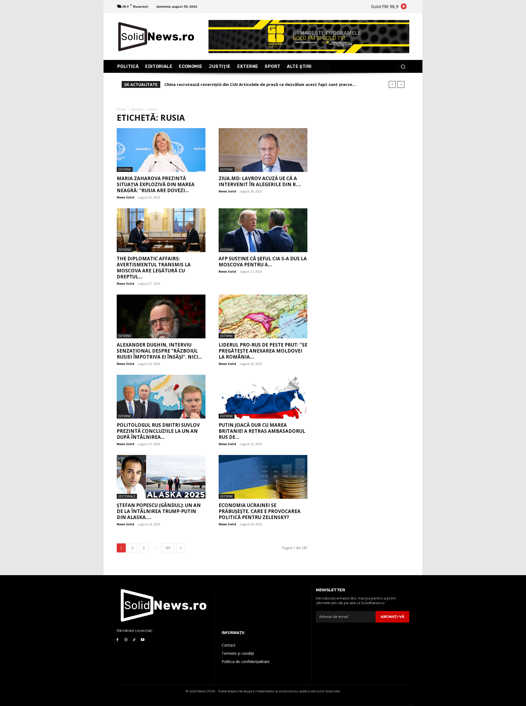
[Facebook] (117, 640)
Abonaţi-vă (392, 616)
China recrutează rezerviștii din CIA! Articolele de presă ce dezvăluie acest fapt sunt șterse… (260, 84)
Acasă (121, 109)
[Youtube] (142, 640)
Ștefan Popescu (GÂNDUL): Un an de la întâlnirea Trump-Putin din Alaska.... (159, 511)
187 (168, 548)
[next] (401, 84)
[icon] (403, 7)
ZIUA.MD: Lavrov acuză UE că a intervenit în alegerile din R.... (260, 181)
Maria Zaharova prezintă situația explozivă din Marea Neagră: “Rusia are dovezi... (156, 184)
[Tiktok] (134, 640)
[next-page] (180, 547)
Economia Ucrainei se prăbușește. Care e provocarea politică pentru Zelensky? (260, 511)
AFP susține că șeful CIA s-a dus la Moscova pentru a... (263, 261)
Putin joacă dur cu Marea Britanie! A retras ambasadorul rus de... (262, 431)
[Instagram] (126, 640)
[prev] (392, 84)
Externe (124, 169)
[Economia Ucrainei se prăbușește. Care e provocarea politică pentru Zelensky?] (263, 477)
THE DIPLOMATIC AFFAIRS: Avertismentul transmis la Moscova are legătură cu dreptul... (154, 267)
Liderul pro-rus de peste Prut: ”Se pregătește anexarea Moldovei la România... (263, 351)
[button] (402, 66)
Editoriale (126, 496)
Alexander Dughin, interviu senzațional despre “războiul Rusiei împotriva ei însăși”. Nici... (159, 351)
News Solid (125, 197)
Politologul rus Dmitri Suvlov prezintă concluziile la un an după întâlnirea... (158, 431)
